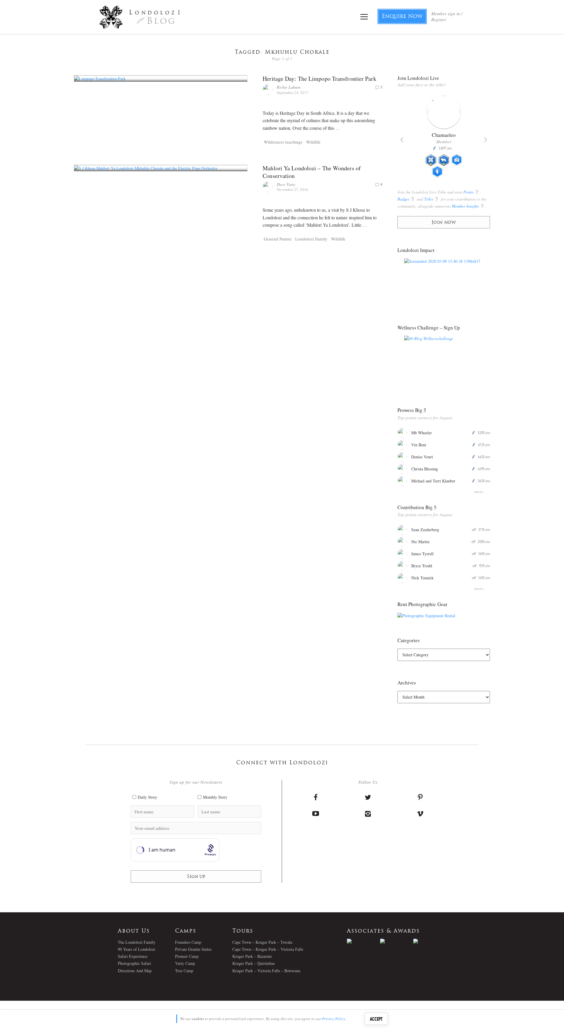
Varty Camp (185, 963)
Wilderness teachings (283, 142)
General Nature (278, 239)
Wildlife (313, 142)
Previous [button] (401, 139)
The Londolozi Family (136, 942)
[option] (443, 139)
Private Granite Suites (193, 949)
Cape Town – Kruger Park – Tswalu (262, 942)
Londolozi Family (311, 239)
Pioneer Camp (187, 956)
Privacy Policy (333, 1018)
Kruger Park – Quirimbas (253, 963)
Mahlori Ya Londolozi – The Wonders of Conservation (312, 172)
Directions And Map (135, 970)
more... (480, 491)
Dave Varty (286, 184)
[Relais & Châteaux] (429, 941)
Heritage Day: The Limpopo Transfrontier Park (319, 79)
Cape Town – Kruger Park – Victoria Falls (267, 949)
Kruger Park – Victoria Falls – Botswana (266, 970)
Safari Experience (132, 956)
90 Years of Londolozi (136, 949)
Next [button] (485, 139)
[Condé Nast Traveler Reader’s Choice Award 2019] (363, 941)
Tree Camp (184, 970)
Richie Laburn (289, 87)
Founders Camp (188, 942)
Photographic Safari (134, 963)
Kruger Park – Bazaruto (252, 956)
